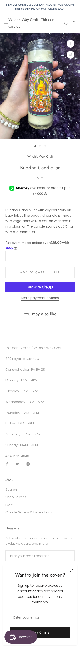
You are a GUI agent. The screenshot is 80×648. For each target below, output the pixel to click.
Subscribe (39, 633)
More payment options (40, 297)
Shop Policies (16, 497)
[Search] (66, 23)
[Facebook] (7, 464)
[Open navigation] (6, 23)
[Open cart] (74, 23)
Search (11, 489)
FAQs (9, 504)
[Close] (71, 570)
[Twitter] (17, 464)
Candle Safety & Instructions (28, 512)
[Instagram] (28, 464)
